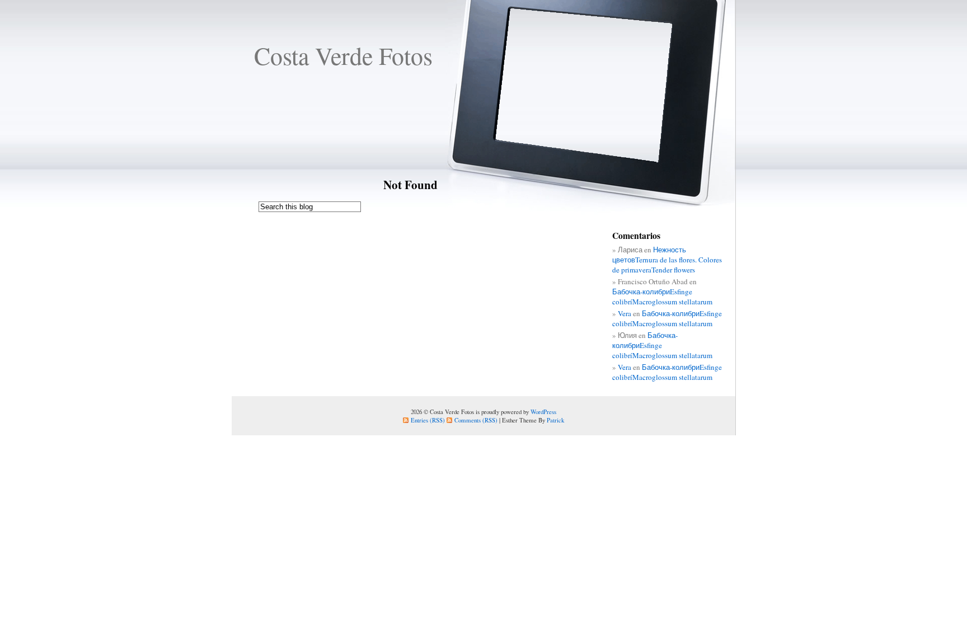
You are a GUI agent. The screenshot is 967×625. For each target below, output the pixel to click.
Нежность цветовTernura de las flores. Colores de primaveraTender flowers (667, 260)
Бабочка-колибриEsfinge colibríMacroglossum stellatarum (662, 296)
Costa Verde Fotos (343, 55)
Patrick (555, 420)
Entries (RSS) (428, 420)
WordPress (543, 411)
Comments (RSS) (475, 420)
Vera (624, 313)
